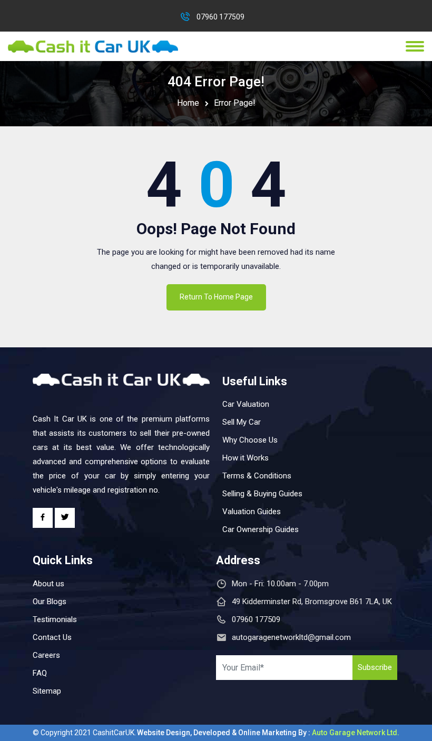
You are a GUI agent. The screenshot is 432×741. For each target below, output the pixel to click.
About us (48, 583)
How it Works (245, 458)
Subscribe (375, 667)
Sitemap (47, 691)
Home (188, 103)
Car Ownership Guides (260, 529)
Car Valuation (245, 404)
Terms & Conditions (256, 475)
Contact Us (52, 637)
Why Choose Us (250, 440)
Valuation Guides (251, 511)
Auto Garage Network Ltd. (355, 732)
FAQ (40, 673)
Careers (46, 655)
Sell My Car (241, 422)
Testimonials (55, 619)
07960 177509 (220, 17)
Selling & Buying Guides (262, 493)
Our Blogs (49, 601)
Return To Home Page (216, 297)
